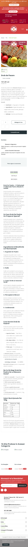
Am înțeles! (6, 544)
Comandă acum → (14, 4)
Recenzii (14, 172)
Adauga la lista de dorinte (3, 120)
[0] (25, 22)
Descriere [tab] (14, 165)
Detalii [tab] (14, 169)
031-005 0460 (8, 9)
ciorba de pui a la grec (11, 352)
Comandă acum (15, 125)
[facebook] (2, 483)
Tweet (10, 133)
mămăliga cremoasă (10, 355)
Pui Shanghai (4, 457)
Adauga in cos (18, 115)
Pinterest (11, 133)
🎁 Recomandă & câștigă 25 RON (9, 538)
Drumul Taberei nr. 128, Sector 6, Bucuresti (14, 491)
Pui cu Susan (18, 457)
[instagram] (5, 483)
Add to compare (7, 120)
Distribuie (8, 133)
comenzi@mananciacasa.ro (12, 498)
